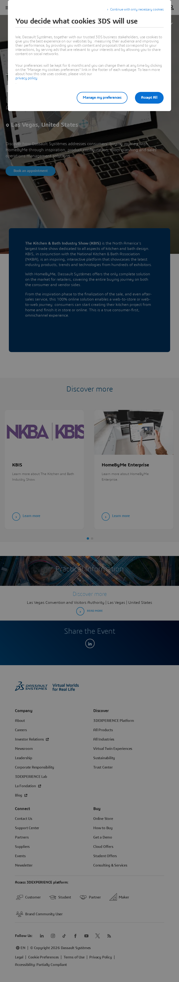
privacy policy (26, 78)
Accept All (149, 97)
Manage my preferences (102, 97)
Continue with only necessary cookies (137, 9)
